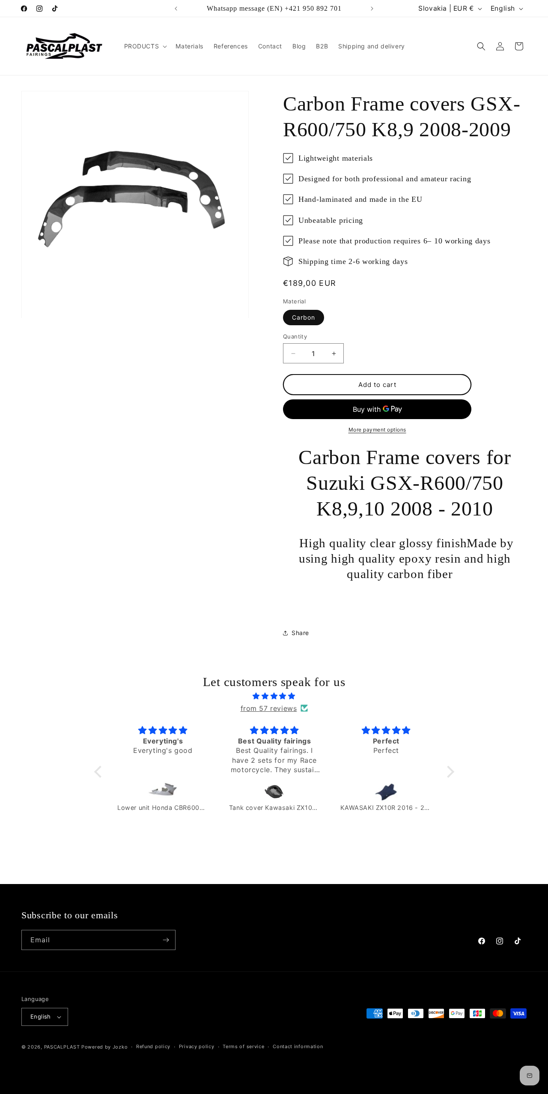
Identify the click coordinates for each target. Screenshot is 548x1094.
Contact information (298, 1046)
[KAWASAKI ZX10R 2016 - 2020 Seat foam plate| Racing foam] (386, 791)
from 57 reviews (269, 708)
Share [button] (300, 632)
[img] (274, 696)
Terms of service (243, 1046)
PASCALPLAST (62, 1047)
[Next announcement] (372, 8)
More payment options (377, 429)
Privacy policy (196, 1046)
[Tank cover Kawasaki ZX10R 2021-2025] (274, 791)
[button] (145, 46)
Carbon (303, 317)
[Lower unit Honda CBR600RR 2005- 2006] (162, 791)
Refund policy (153, 1046)
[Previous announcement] (176, 8)
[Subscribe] (165, 940)
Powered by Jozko (104, 1047)
